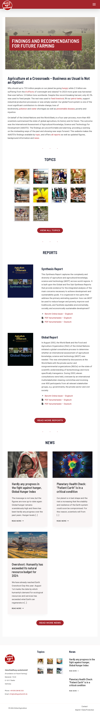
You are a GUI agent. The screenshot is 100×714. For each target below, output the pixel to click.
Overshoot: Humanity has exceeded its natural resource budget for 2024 (27, 570)
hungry (65, 88)
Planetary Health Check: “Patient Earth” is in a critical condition (71, 487)
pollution (23, 109)
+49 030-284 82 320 (17, 691)
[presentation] (27, 464)
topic (37, 134)
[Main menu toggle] (94, 4)
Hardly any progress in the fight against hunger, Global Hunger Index (27, 487)
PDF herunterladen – (54, 318)
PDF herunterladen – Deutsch (58, 322)
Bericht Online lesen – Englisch (59, 314)
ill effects (29, 92)
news (36, 138)
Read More (18, 521)
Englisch (68, 318)
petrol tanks (76, 98)
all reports (55, 134)
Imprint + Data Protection (84, 710)
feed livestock (57, 98)
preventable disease (65, 109)
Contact (85, 706)
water (34, 109)
